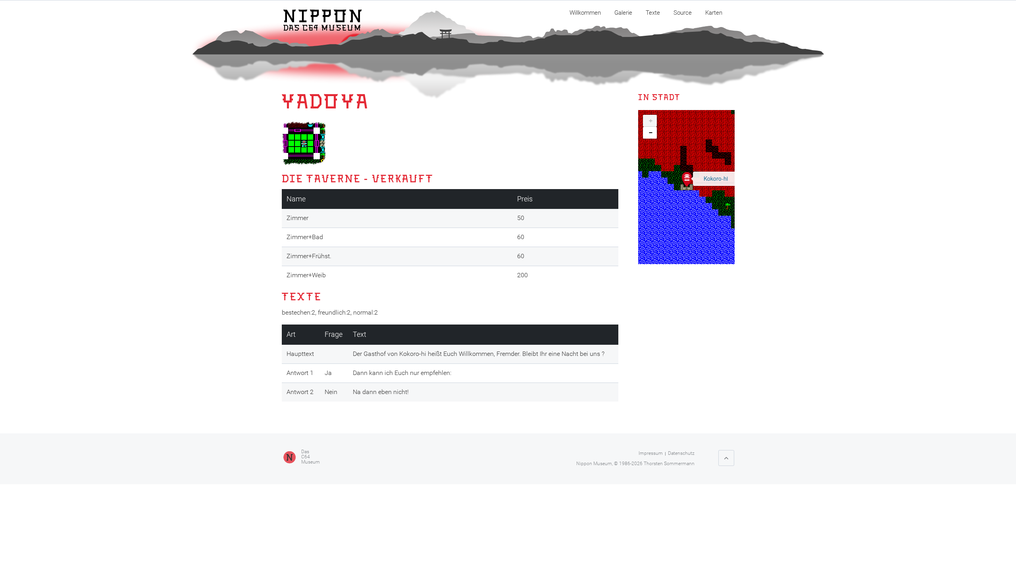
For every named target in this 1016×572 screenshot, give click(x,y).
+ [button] (650, 120)
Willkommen (585, 12)
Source (682, 12)
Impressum (651, 453)
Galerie (623, 12)
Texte (653, 12)
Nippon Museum (594, 463)
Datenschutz (681, 453)
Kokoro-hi (716, 178)
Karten (713, 12)
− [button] (650, 132)
